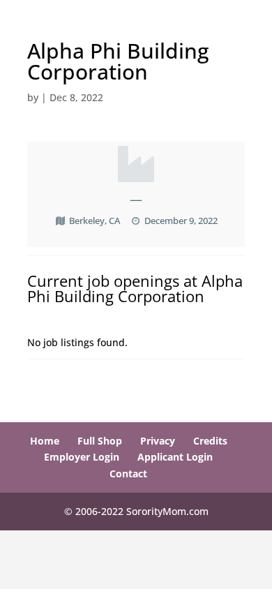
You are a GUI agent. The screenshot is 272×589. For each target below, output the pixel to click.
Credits (210, 440)
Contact (128, 473)
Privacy (157, 440)
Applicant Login (175, 456)
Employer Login (81, 456)
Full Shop (99, 440)
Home (44, 440)
